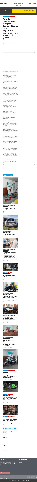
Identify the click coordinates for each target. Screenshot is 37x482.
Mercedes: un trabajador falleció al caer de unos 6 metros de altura (9, 277)
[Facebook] (6, 473)
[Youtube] (3, 473)
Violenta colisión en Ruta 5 (9, 234)
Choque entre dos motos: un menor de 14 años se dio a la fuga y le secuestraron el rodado (10, 399)
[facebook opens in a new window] (30, 3)
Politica (20, 5)
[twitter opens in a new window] (31, 3)
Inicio (21, 1)
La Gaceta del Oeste (8, 39)
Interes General (20, 3)
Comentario (5, 437)
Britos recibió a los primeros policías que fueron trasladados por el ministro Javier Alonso (10, 319)
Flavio (5, 212)
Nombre (4, 445)
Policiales (16, 5)
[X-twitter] (8, 473)
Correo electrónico (6, 450)
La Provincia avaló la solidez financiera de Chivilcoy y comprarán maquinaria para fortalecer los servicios (10, 298)
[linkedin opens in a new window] (33, 3)
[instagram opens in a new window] (35, 3)
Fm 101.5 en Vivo (17, 1)
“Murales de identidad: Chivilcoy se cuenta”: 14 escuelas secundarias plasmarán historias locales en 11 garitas (10, 343)
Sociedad (15, 3)
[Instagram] (1, 473)
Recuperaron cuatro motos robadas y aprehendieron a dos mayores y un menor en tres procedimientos (10, 375)
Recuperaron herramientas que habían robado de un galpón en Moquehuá (10, 210)
